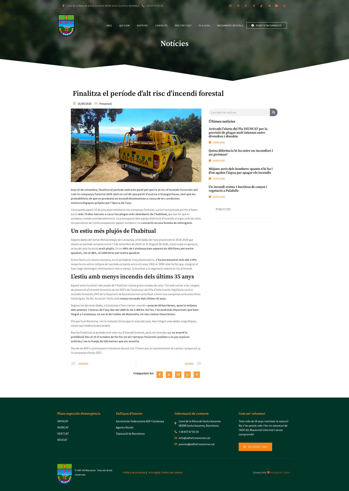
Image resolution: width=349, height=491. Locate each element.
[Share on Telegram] (197, 375)
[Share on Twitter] (169, 375)
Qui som (124, 25)
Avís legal (154, 472)
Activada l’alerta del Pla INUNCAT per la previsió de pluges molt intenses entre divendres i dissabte (238, 133)
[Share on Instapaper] (178, 375)
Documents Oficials (230, 25)
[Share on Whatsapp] (187, 375)
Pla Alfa (204, 25)
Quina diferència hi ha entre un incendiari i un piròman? (241, 153)
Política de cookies (172, 472)
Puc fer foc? (183, 25)
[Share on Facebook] (160, 375)
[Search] (274, 112)
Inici (109, 25)
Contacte (161, 25)
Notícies (142, 25)
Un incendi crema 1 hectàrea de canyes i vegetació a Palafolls (238, 189)
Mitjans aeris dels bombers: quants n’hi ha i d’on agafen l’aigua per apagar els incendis (241, 171)
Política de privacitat (134, 472)
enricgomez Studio (280, 472)
